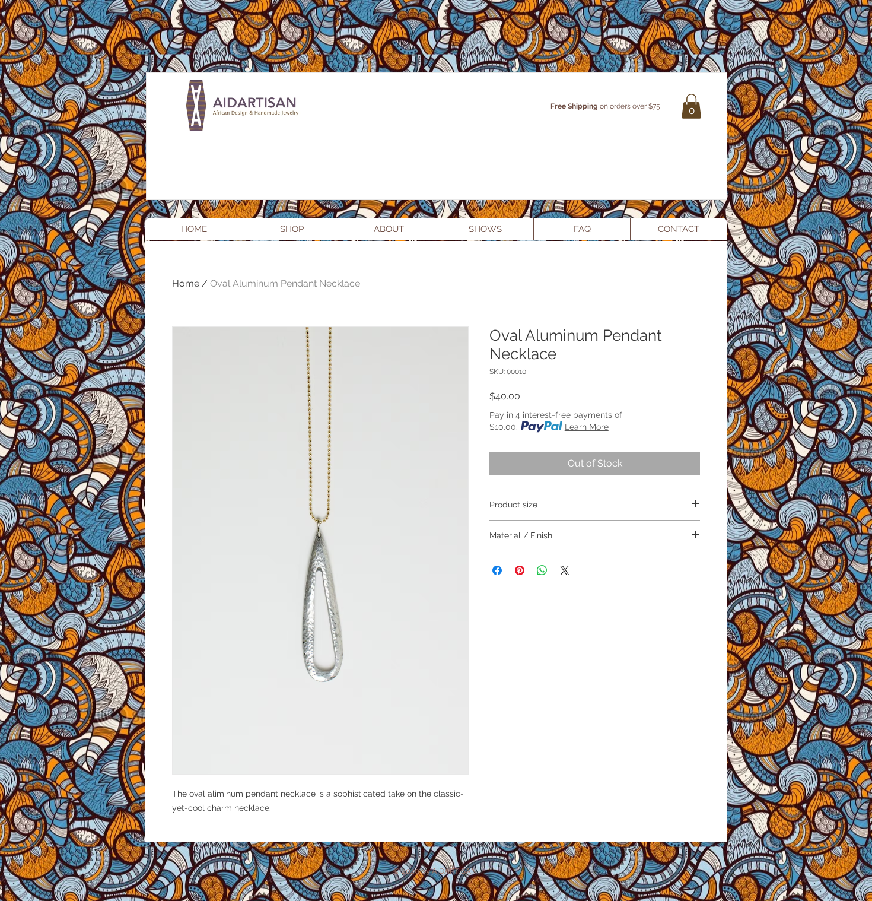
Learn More (587, 427)
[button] (691, 106)
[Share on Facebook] (497, 570)
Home (185, 283)
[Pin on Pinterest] (520, 570)
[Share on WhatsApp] (542, 570)
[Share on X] (565, 570)
